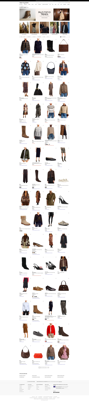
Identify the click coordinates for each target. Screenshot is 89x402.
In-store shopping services (47, 387)
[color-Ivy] (46, 187)
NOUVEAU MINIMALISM (34, 34)
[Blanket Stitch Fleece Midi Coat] (38, 198)
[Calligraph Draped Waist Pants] (64, 307)
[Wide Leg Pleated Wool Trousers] (25, 176)
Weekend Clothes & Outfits (60, 375)
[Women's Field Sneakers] (38, 285)
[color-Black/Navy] (45, 319)
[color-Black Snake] (33, 319)
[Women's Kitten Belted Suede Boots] (51, 46)
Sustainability (37, 389)
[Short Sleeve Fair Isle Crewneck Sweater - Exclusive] (51, 110)
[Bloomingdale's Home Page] (24, 2)
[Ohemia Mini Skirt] (64, 154)
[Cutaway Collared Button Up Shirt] (25, 307)
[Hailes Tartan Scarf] (64, 240)
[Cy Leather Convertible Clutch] (38, 352)
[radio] (19, 57)
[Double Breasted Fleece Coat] (25, 240)
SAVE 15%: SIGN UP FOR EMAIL (31, 381)
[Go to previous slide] (19, 0)
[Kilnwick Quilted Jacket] (25, 154)
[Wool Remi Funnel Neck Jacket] (64, 89)
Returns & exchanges (21, 389)
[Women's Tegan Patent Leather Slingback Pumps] (64, 198)
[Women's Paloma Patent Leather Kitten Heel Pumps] (51, 285)
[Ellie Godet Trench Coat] (25, 110)
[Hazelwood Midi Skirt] (64, 132)
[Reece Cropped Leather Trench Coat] (51, 176)
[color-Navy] (46, 144)
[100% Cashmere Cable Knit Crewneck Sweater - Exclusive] (51, 132)
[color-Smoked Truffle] (46, 341)
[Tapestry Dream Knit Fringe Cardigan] (25, 198)
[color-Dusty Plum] (49, 144)
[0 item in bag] (69, 2)
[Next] (30, 89)
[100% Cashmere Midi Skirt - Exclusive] (38, 154)
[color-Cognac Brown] (32, 296)
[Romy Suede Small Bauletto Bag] (64, 285)
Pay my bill (29, 389)
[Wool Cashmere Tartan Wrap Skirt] (25, 89)
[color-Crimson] (45, 341)
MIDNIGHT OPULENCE (44, 34)
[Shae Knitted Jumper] (38, 219)
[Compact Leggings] (51, 219)
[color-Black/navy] (46, 319)
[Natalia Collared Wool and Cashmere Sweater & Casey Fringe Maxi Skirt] (51, 89)
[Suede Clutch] (38, 89)
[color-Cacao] (45, 187)
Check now (63, 388)
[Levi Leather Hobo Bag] (25, 352)
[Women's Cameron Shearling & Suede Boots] (25, 219)
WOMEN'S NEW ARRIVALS (55, 34)
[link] (25, 56)
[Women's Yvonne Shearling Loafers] (38, 330)
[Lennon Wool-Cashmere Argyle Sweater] (25, 68)
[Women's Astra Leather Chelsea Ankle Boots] (64, 330)
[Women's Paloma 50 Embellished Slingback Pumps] (38, 263)
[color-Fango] (32, 252)
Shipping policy (21, 390)
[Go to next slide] (68, 0)
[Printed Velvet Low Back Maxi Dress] (51, 240)
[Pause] (69, 0)
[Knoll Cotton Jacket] (64, 68)
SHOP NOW (52, 0)
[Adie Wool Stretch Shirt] (51, 198)
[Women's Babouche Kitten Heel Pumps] (38, 240)
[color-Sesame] (45, 144)
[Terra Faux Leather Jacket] (64, 263)
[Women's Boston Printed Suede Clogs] (64, 219)
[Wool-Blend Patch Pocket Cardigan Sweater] (51, 330)
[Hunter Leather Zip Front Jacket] (64, 352)
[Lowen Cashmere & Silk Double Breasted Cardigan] (51, 352)
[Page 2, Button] (49, 367)
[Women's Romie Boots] (25, 132)
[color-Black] (47, 144)
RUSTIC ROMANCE (24, 34)
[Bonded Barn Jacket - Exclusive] (64, 110)
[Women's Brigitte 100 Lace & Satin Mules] (51, 263)
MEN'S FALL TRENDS (65, 34)
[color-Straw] (48, 144)
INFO (50, 0)
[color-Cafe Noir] (32, 187)
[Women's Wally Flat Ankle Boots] (38, 307)
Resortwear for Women (22, 375)
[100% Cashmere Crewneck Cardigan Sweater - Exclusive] (38, 46)
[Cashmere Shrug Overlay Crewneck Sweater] (38, 68)
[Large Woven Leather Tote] (64, 46)
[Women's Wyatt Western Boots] (38, 176)
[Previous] (20, 89)
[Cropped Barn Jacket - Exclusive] (25, 46)
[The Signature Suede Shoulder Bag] (51, 68)
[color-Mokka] (33, 252)
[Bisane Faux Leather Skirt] (25, 330)
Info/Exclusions (60, 381)
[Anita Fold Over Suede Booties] (25, 263)
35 (48, 367)
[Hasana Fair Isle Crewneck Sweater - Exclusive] (38, 132)
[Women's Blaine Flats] (51, 154)
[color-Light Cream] (33, 296)
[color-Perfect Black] (35, 296)
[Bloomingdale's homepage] (19, 6)
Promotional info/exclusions (59, 388)
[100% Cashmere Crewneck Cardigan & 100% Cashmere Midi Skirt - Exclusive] (51, 307)
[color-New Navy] (36, 296)
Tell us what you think (21, 391)
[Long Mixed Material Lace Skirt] (25, 285)
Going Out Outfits (34, 375)
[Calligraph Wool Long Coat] (38, 110)
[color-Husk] (32, 319)
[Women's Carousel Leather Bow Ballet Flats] (64, 176)
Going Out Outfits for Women (48, 375)
